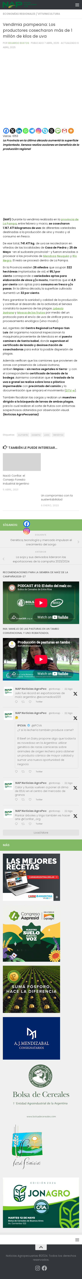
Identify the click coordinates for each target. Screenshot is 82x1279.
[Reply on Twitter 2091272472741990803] (17, 702)
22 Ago (68, 689)
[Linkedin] (19, 131)
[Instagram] (38, 131)
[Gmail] (64, 131)
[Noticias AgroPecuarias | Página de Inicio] (25, 5)
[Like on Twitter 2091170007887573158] (31, 799)
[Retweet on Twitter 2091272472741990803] (24, 702)
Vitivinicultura (49, 14)
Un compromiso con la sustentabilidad (57, 497)
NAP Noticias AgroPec (31, 689)
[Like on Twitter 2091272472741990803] (31, 702)
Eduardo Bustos (18, 43)
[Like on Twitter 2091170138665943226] (31, 771)
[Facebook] (6, 131)
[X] (12, 131)
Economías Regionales (19, 14)
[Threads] (51, 131)
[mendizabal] (31, 1059)
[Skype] (45, 131)
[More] (71, 131)
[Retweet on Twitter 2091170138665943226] (24, 771)
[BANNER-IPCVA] (31, 900)
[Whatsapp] (25, 131)
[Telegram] (32, 131)
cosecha (36, 434)
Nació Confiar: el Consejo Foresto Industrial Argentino (16, 479)
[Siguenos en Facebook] (44, 1268)
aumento (23, 434)
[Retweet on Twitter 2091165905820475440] (24, 824)
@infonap (54, 689)
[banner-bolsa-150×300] (41, 1117)
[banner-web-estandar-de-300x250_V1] (31, 1012)
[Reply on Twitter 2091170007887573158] (17, 799)
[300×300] (31, 961)
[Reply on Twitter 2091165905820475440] (17, 824)
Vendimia (58, 434)
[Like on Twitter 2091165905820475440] (31, 824)
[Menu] (77, 4)
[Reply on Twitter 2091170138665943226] (17, 771)
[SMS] (58, 131)
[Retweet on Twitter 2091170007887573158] (24, 799)
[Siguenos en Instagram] (37, 1268)
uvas (46, 434)
